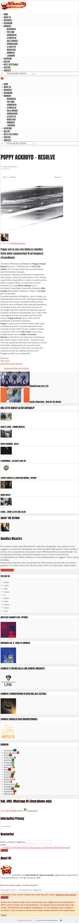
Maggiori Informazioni (66, 894)
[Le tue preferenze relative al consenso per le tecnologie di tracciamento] (76, 920)
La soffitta (11, 46)
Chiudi (3, 915)
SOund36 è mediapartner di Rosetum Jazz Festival (23, 693)
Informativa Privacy (6, 826)
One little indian (8, 363)
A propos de (11, 37)
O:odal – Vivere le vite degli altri (13, 511)
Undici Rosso (5, 494)
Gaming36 (11, 52)
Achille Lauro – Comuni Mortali (13, 426)
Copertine (8, 58)
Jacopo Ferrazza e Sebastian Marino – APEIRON (18, 477)
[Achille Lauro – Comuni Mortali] (6, 419)
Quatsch (7, 67)
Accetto (4, 897)
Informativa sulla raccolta (24, 920)
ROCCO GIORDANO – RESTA (10, 443)
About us (7, 17)
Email (3, 844)
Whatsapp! (32, 810)
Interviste (8, 20)
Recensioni (8, 23)
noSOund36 (11, 28)
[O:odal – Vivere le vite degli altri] (6, 504)
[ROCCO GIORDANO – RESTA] (6, 436)
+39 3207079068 (8, 810)
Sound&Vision (12, 43)
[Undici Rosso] (6, 487)
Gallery (7, 61)
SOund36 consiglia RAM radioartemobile (19, 719)
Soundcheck (12, 34)
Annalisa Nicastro (10, 166)
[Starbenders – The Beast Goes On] (6, 453)
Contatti (7, 70)
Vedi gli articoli (7, 570)
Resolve (19, 363)
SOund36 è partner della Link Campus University (23, 668)
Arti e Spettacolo (11, 64)
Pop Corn (10, 31)
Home (6, 14)
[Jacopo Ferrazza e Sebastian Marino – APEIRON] (6, 470)
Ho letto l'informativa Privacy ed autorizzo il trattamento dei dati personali (36, 847)
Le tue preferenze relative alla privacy (46, 920)
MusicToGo (11, 49)
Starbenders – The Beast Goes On (13, 460)
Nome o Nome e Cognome (13, 842)
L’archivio (11, 55)
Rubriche (7, 26)
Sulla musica (12, 40)
